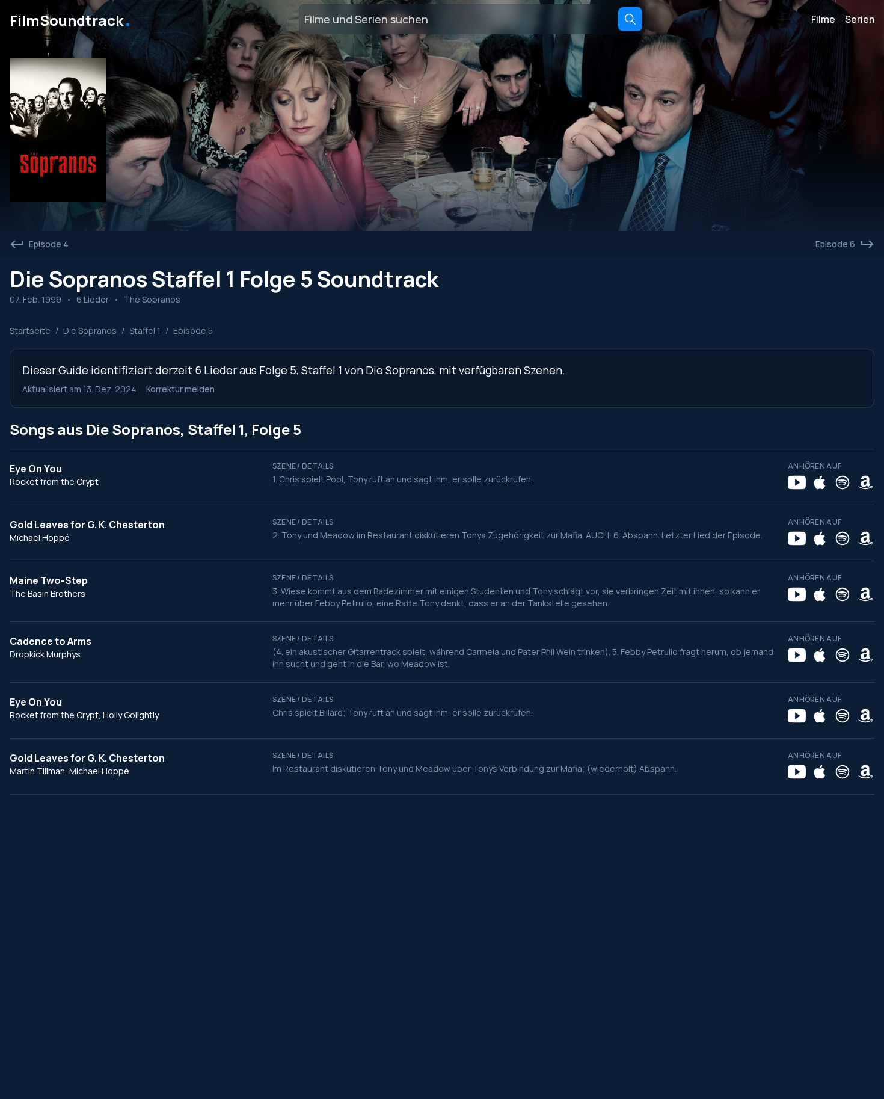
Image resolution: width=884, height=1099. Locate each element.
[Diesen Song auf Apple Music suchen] (820, 482)
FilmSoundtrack (71, 19)
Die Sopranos (90, 330)
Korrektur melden (180, 389)
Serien (859, 19)
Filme (823, 19)
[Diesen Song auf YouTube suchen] (797, 482)
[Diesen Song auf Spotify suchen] (842, 482)
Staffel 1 (145, 330)
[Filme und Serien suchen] (630, 19)
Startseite (30, 330)
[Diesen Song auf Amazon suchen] (865, 482)
